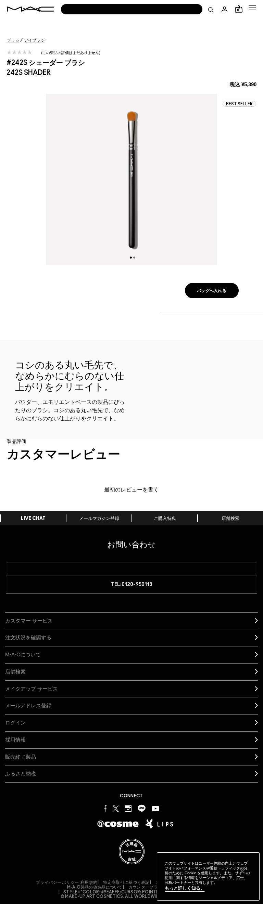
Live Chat (33, 518)
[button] (252, 8)
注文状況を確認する (28, 637)
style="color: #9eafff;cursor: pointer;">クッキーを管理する (134, 892)
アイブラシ (34, 40)
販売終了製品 (20, 757)
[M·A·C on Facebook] (105, 808)
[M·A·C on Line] (142, 808)
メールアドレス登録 (28, 705)
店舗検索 (230, 518)
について (23, 654)
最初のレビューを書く (131, 490)
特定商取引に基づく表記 (126, 882)
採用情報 (15, 740)
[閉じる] (242, 871)
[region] (208, 876)
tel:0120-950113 (131, 584)
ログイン (15, 722)
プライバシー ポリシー (57, 882)
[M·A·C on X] (116, 808)
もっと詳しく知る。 (185, 888)
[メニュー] (252, 8)
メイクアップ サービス (31, 689)
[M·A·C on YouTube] (155, 808)
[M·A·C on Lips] (159, 823)
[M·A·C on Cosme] (118, 823)
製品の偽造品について (95, 887)
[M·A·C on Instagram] (128, 808)
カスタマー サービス (29, 621)
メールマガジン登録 (99, 518)
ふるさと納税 (20, 773)
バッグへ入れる (211, 291)
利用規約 (88, 882)
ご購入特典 (165, 518)
